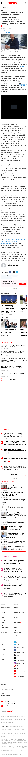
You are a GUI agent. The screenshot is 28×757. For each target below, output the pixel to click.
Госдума (15, 275)
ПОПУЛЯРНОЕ (5, 429)
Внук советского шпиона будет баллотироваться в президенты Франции (12, 521)
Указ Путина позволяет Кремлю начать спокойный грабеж (13, 346)
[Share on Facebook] (10, 272)
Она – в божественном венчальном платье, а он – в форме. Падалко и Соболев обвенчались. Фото (14, 562)
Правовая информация (7, 689)
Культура (3, 620)
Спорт (2, 617)
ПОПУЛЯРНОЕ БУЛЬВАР (9, 556)
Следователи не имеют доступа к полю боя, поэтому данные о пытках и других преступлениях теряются (14, 360)
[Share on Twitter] (13, 272)
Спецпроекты (17, 635)
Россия (3, 275)
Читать (23, 283)
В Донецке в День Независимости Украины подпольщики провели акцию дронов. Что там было (13, 501)
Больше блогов (14, 379)
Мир (7, 7)
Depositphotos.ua (5, 726)
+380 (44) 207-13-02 (9, 703)
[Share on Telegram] (17, 272)
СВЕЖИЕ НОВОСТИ (7, 481)
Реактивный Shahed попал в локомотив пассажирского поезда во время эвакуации (15, 450)
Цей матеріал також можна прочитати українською (13, 31)
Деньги (3, 612)
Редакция (3, 684)
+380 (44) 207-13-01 (9, 701)
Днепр (2, 654)
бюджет (9, 275)
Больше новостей (13, 552)
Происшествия (5, 627)
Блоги (15, 615)
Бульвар (4, 317)
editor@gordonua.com (10, 706)
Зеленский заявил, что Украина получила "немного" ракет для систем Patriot (13, 542)
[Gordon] (13, 3)
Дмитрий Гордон (20, 642)
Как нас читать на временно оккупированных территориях (5, 694)
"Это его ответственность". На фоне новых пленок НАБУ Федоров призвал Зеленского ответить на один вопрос (15, 443)
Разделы (16, 604)
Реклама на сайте (5, 687)
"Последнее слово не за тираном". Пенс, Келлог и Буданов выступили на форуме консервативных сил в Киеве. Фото (15, 459)
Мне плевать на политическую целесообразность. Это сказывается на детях (13, 353)
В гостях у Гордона (19, 612)
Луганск (3, 659)
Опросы (16, 630)
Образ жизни (4, 625)
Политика (9, 314)
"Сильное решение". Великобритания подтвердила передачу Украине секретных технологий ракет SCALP (13, 494)
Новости (3, 604)
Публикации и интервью (20, 610)
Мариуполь (4, 657)
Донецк (3, 649)
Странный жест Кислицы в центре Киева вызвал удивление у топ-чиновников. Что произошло (9, 332)
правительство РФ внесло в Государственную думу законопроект (13, 241)
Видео (15, 627)
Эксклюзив (17, 622)
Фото (15, 625)
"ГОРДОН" (22, 66)
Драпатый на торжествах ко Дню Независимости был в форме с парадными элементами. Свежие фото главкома (15, 586)
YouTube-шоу (17, 632)
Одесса (3, 647)
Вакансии (3, 682)
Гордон (3, 7)
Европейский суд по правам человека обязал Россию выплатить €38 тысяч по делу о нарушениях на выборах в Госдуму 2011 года (8, 309)
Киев (2, 642)
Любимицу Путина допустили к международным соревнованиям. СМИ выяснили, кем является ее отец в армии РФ (13, 507)
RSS (17, 668)
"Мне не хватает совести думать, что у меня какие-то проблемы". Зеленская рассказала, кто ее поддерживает (15, 577)
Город (2, 638)
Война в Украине (5, 607)
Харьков (3, 652)
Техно (2, 622)
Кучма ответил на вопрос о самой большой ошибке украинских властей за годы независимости (15, 468)
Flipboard (18, 665)
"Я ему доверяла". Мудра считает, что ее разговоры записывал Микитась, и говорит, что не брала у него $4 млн (13, 515)
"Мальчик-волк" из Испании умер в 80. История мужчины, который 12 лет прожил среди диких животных (15, 435)
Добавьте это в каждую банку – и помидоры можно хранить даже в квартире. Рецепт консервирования (14, 570)
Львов (2, 644)
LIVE (15, 620)
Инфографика (4, 630)
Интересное (4, 632)
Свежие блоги (6, 342)
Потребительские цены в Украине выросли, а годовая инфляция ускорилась (12, 367)
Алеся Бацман (20, 660)
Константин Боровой (6, 278)
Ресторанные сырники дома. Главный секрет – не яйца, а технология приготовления (15, 595)
